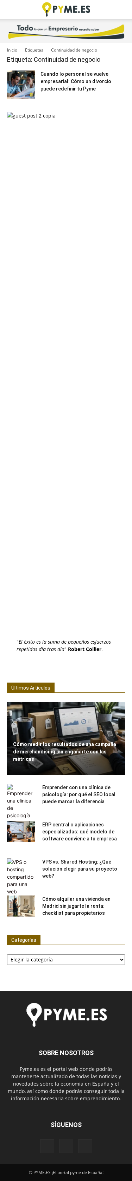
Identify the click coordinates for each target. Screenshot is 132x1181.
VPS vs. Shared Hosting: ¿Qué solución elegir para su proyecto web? (79, 869)
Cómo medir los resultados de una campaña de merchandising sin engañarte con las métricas (64, 752)
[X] (85, 1146)
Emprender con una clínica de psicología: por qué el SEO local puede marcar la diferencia (78, 794)
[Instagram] (66, 1146)
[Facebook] (47, 1146)
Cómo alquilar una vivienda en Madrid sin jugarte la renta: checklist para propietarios (76, 906)
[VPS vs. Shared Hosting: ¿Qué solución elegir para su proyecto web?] (21, 876)
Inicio (12, 50)
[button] (12, 9)
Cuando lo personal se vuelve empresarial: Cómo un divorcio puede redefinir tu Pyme (75, 81)
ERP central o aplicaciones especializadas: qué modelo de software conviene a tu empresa (79, 831)
